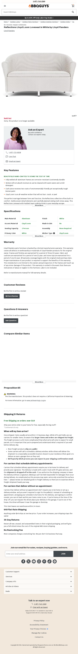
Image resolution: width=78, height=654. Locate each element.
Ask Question (11, 320)
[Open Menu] (5, 6)
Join (63, 554)
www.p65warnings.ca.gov (36, 400)
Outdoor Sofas (65, 22)
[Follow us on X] (28, 561)
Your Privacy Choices (38, 629)
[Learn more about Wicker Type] (54, 233)
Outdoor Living (15, 22)
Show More (39, 205)
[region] (39, 76)
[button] (39, 571)
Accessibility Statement (39, 625)
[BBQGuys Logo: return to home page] (39, 6)
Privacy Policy (39, 621)
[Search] (73, 12)
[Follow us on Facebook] (23, 561)
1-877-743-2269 (39, 1)
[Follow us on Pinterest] (44, 561)
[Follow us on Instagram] (39, 561)
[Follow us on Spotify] (55, 561)
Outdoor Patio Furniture (30, 22)
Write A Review (11, 296)
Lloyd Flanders (9, 31)
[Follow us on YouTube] (34, 561)
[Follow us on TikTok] (49, 561)
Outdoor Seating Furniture (49, 22)
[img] (39, 74)
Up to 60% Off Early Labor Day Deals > (39, 18)
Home (6, 22)
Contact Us (39, 637)
